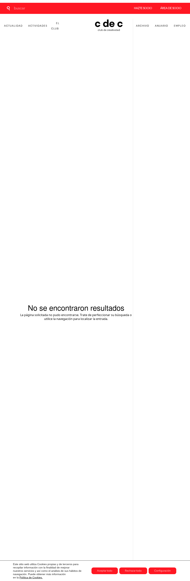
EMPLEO (180, 26)
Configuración (162, 571)
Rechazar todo (133, 571)
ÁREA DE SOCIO (170, 8)
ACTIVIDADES (37, 26)
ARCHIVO (142, 26)
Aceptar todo (104, 571)
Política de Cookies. (31, 577)
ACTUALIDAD (13, 26)
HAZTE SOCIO (143, 8)
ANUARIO (161, 26)
